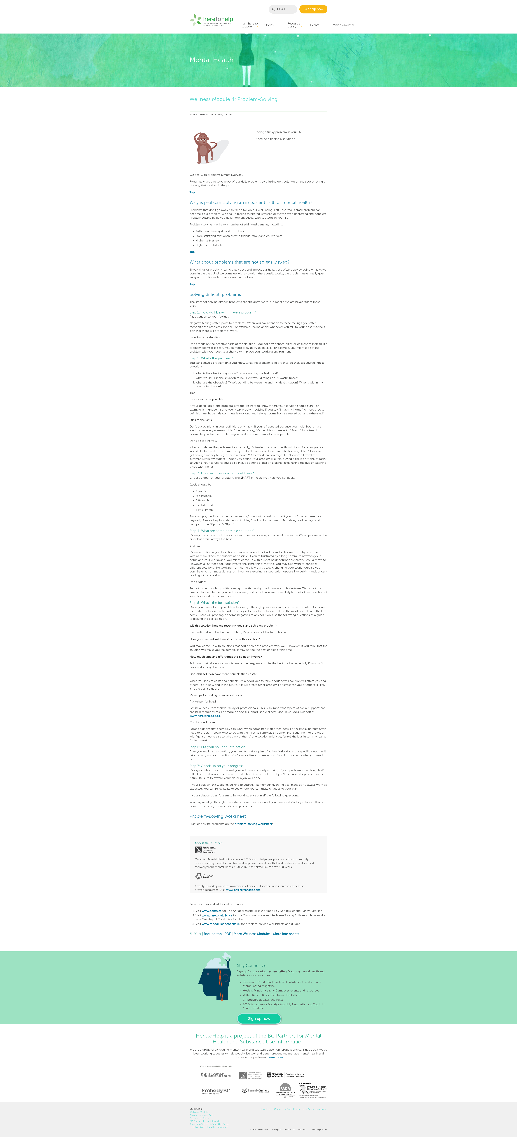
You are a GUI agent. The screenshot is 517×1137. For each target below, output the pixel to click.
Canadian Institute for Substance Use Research (287, 1072)
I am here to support (250, 25)
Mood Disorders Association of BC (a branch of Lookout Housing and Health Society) (284, 1091)
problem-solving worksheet (253, 824)
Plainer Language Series (202, 1115)
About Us (265, 1109)
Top (192, 192)
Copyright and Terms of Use (283, 1130)
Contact (278, 1109)
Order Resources (295, 1109)
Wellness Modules (199, 1112)
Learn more (275, 1057)
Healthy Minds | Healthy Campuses (209, 1127)
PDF (228, 934)
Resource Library (293, 25)
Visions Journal (343, 25)
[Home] (211, 26)
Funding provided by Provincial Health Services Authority (313, 1090)
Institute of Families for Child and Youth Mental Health (255, 1090)
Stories (269, 25)
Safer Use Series (220, 1124)
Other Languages (317, 1109)
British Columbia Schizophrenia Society (214, 1071)
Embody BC (215, 1091)
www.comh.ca (211, 911)
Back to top (213, 934)
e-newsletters (278, 971)
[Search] (273, 9)
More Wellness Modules (252, 934)
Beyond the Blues (199, 1118)
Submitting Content (318, 1130)
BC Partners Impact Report (204, 1121)
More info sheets (286, 934)
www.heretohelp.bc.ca (205, 715)
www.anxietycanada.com (243, 890)
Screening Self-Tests (201, 1124)
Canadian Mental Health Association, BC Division (250, 1072)
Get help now (313, 9)
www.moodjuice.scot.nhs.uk (221, 924)
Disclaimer (302, 1130)
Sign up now (259, 1019)
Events (314, 25)
